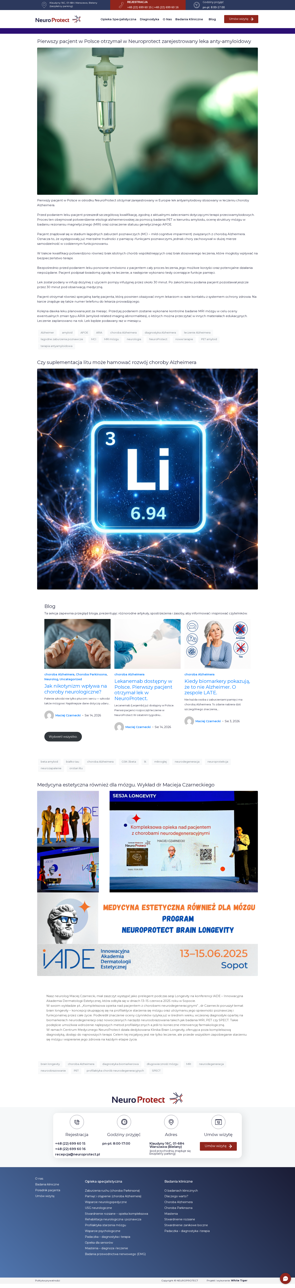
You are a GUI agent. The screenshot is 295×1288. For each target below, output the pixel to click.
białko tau (72, 761)
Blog (212, 19)
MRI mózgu (111, 339)
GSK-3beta (129, 761)
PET (76, 1070)
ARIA (99, 332)
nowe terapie (184, 339)
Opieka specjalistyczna (118, 19)
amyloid (67, 332)
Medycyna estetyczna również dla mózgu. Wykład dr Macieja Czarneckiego (126, 785)
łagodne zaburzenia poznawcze (62, 339)
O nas (167, 19)
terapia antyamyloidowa (56, 346)
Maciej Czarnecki (68, 715)
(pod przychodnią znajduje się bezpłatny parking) (170, 1152)
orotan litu (76, 768)
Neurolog (51, 679)
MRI (188, 1064)
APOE (84, 332)
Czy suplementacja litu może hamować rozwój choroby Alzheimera (116, 362)
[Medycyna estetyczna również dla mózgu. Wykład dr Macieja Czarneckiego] (147, 883)
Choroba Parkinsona (91, 674)
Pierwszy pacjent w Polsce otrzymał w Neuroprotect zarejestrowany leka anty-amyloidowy (144, 41)
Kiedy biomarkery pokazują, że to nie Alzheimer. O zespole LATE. (217, 687)
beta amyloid (49, 761)
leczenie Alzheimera (197, 332)
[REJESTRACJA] (121, 5)
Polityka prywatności (47, 1280)
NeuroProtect (158, 339)
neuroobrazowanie (53, 1070)
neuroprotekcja (218, 761)
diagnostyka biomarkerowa (120, 1064)
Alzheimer (47, 332)
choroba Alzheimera (123, 332)
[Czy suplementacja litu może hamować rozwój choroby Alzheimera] (147, 479)
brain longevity (50, 1064)
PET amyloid (209, 339)
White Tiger (239, 1280)
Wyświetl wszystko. (63, 736)
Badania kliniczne (189, 19)
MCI (93, 339)
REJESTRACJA (137, 2)
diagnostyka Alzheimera (160, 332)
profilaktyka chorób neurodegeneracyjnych (115, 1070)
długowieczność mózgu (162, 1064)
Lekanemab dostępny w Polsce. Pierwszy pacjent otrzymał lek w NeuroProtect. (143, 689)
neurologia (134, 339)
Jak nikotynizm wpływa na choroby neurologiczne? (75, 689)
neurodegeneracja (187, 761)
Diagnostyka (149, 19)
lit (145, 761)
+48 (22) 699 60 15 (70, 1143)
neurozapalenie (51, 768)
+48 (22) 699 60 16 (70, 1149)
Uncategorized (71, 679)
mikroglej (160, 761)
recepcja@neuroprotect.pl (77, 1154)
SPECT (156, 1070)
